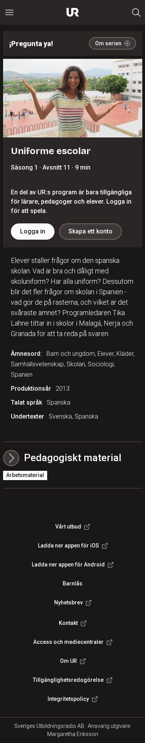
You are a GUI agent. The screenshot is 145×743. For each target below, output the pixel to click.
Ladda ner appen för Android (68, 564)
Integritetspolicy (68, 699)
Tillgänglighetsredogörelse (68, 680)
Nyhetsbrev (68, 602)
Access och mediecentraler (68, 642)
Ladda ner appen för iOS (68, 545)
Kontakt (68, 623)
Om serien (108, 43)
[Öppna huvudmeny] (9, 12)
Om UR (68, 661)
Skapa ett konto (90, 231)
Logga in (32, 231)
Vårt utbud (68, 526)
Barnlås (72, 583)
